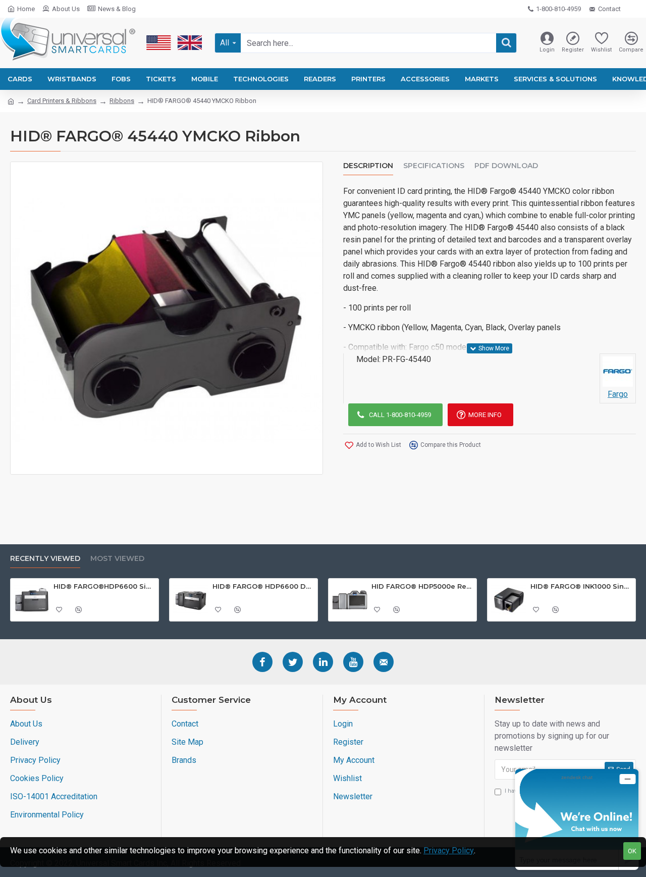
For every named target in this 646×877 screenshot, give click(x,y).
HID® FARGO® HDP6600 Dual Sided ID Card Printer (263, 586)
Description (368, 166)
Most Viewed (117, 558)
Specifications (433, 166)
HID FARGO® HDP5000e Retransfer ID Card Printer (422, 586)
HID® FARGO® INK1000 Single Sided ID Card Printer (581, 586)
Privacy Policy (448, 850)
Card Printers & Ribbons (61, 101)
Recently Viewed (45, 558)
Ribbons (122, 101)
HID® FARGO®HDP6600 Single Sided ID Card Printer (104, 586)
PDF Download (506, 166)
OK (632, 851)
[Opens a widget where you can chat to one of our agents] (576, 819)
